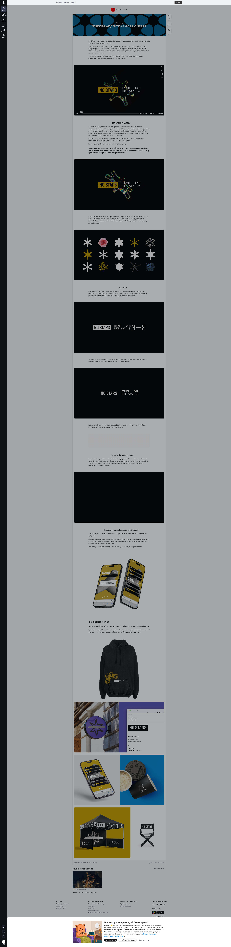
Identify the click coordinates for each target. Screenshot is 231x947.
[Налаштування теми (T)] (3, 936)
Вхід (179, 2)
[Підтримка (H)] (3, 927)
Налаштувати (144, 940)
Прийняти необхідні (127, 940)
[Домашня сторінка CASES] (3, 2)
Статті (73, 3)
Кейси (66, 3)
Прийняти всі (111, 940)
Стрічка (59, 3)
